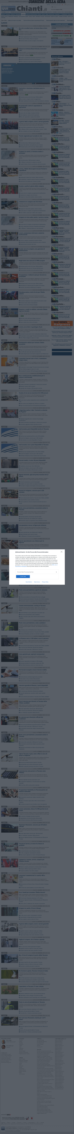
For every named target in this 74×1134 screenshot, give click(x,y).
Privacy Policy (45, 582)
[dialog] (37, 567)
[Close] (62, 552)
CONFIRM (23, 576)
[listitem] (37, 572)
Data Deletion (29, 582)
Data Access (37, 582)
